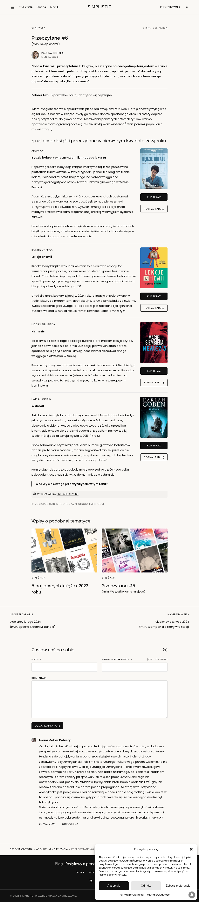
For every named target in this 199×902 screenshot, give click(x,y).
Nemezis (38, 331)
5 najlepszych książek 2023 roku (59, 589)
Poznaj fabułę (154, 209)
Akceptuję (113, 885)
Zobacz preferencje (178, 885)
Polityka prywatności (132, 894)
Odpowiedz (70, 824)
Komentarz (39, 678)
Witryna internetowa (117, 659)
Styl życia (38, 28)
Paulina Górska (52, 53)
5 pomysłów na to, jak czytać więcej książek (81, 95)
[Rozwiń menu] (12, 7)
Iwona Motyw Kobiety (55, 740)
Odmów (146, 885)
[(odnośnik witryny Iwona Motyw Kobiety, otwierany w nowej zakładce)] (33, 741)
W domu (37, 406)
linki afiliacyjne (68, 494)
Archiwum (43, 849)
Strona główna (21, 849)
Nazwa (36, 659)
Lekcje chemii (41, 257)
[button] (191, 849)
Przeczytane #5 (123, 588)
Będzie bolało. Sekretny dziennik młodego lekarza (68, 158)
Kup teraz (154, 197)
